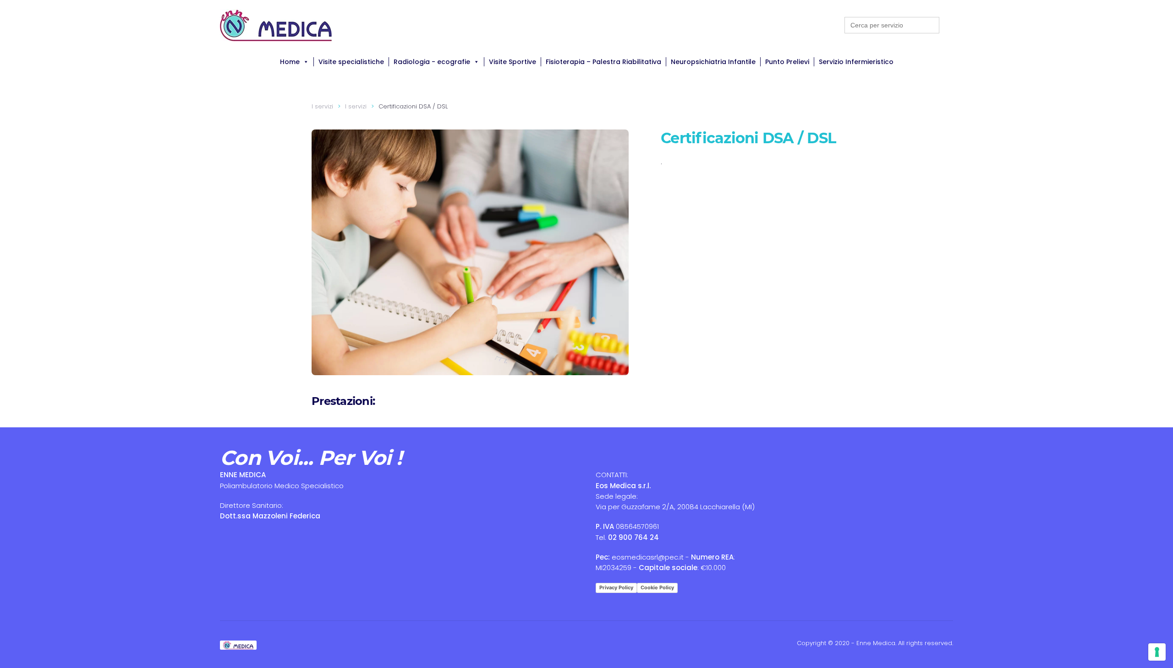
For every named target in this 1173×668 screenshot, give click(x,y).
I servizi (322, 106)
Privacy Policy (616, 587)
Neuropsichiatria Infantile (713, 61)
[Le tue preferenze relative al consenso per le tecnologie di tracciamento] (1157, 652)
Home (290, 61)
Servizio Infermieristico (856, 61)
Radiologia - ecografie (432, 61)
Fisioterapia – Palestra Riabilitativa (603, 61)
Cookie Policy (657, 587)
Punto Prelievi (787, 61)
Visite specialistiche (351, 61)
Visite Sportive (512, 61)
